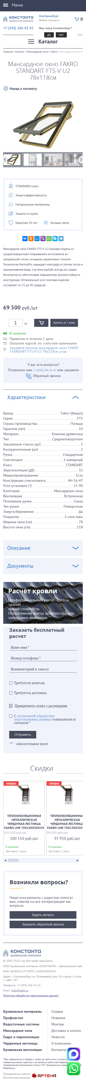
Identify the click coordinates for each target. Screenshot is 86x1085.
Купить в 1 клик (64, 322)
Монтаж (57, 1024)
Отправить (22, 734)
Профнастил (13, 1017)
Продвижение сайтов (16, 1073)
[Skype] (55, 238)
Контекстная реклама (16, 1077)
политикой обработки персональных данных (34, 718)
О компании (61, 1043)
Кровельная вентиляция (22, 1049)
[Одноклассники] (31, 238)
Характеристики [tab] (26, 397)
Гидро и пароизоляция (21, 1037)
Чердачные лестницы (20, 1043)
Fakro (54, 51)
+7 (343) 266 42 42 (18, 28)
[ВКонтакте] (25, 238)
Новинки (58, 1017)
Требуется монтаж (29, 683)
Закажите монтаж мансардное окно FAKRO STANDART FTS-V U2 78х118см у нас (44, 350)
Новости (58, 1037)
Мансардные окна (37, 51)
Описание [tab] (18, 548)
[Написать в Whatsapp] (73, 1068)
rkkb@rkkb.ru (19, 990)
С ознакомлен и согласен (45, 719)
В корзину (41, 323)
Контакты (58, 1049)
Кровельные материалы (22, 1011)
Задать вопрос (43, 915)
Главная (8, 51)
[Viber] (43, 238)
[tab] (43, 473)
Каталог (19, 51)
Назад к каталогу (23, 88)
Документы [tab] (20, 566)
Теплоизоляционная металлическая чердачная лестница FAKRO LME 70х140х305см (24, 818)
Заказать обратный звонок (43, 924)
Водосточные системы (21, 1024)
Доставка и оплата (66, 1030)
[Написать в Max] (73, 1054)
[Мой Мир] (37, 238)
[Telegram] (61, 238)
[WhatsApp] (49, 238)
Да (49, 35)
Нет (61, 35)
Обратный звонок (47, 375)
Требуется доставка (30, 693)
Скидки (57, 1011)
